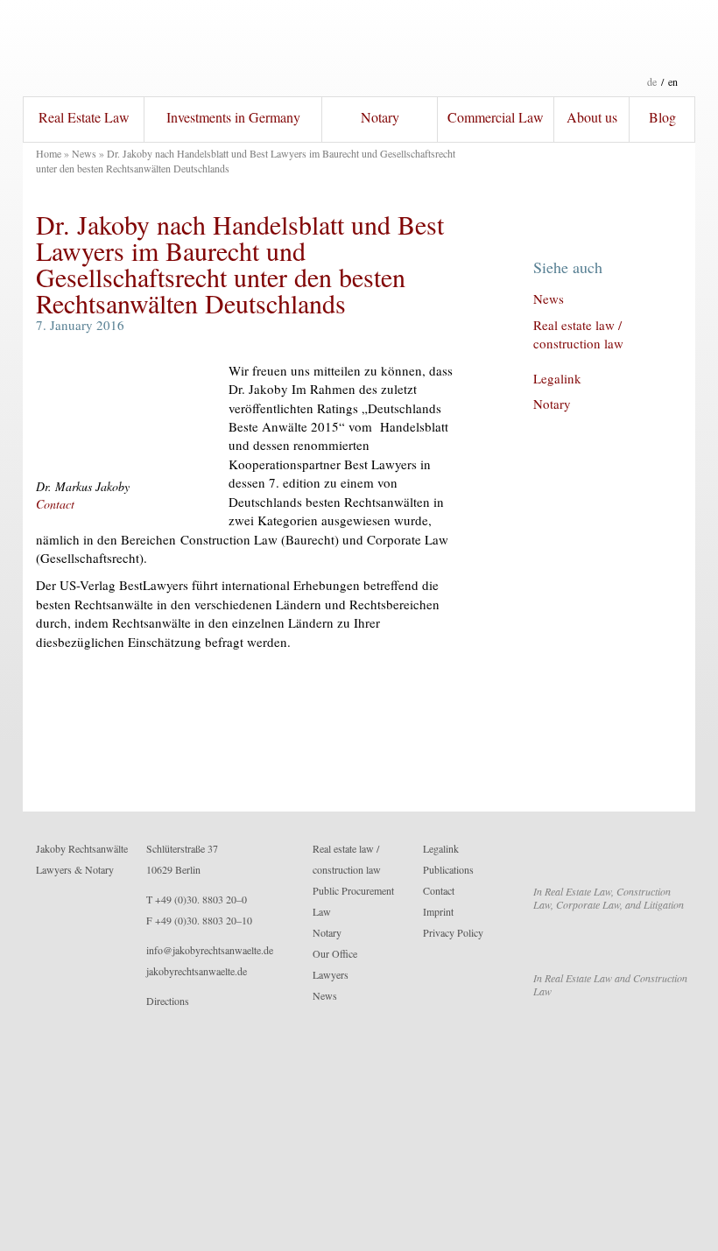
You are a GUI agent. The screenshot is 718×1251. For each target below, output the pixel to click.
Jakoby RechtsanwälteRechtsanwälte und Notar (359, 48)
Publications (448, 869)
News (84, 153)
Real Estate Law (84, 117)
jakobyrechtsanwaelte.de (196, 971)
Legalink (557, 378)
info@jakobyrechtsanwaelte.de (209, 950)
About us (592, 117)
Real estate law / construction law (578, 334)
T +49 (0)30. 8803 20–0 (196, 899)
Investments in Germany (233, 117)
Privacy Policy (453, 932)
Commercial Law (495, 117)
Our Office (335, 953)
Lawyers (330, 974)
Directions (167, 1001)
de (652, 81)
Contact (55, 503)
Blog (662, 117)
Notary (380, 117)
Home (48, 153)
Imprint (438, 911)
